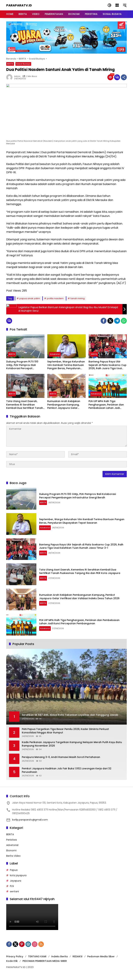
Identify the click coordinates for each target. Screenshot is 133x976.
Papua (13, 870)
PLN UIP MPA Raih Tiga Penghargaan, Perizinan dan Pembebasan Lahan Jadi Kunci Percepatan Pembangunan (106, 405)
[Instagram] (34, 944)
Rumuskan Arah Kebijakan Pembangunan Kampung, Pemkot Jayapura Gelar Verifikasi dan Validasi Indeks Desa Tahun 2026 (65, 405)
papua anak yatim (29, 298)
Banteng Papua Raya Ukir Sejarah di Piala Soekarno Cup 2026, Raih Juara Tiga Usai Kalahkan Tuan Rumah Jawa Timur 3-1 (107, 365)
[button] (109, 5)
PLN (12, 886)
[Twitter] (110, 321)
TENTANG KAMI (37, 956)
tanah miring (77, 298)
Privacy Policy (14, 956)
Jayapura (15, 880)
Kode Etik (12, 961)
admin (17, 76)
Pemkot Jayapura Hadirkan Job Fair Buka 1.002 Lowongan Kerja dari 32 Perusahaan (66, 770)
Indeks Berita (59, 956)
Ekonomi (11, 850)
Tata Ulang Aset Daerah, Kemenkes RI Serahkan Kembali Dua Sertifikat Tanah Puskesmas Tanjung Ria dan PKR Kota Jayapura (24, 405)
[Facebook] (104, 321)
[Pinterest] (22, 944)
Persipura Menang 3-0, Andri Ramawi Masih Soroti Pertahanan (61, 757)
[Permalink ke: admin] (10, 77)
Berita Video (13, 856)
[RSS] (41, 944)
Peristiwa (11, 839)
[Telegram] (117, 321)
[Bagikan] (124, 77)
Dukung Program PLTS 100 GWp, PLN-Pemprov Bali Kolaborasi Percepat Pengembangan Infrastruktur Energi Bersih (24, 365)
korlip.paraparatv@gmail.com (30, 819)
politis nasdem (55, 298)
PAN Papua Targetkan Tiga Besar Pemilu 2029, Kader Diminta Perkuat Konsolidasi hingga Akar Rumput (65, 731)
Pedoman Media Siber (101, 956)
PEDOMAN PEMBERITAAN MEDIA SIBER (45, 961)
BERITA (10, 63)
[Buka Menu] (117, 5)
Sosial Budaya (23, 63)
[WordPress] (28, 944)
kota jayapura (18, 875)
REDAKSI (77, 956)
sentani (14, 891)
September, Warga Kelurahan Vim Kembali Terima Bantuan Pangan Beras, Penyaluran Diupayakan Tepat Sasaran (66, 365)
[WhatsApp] (124, 321)
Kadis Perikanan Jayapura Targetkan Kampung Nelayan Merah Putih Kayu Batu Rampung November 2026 (72, 744)
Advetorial (55, 354)
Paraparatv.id (19, 5)
